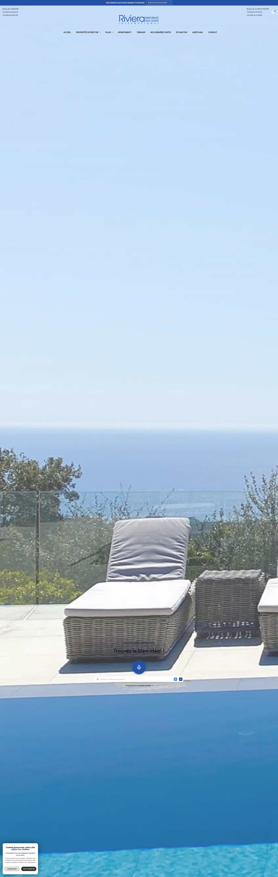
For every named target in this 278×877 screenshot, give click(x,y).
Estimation (181, 32)
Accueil (67, 32)
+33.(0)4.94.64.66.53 (10, 12)
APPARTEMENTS (124, 32)
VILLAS (108, 32)
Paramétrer (12, 869)
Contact (212, 32)
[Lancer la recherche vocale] (139, 667)
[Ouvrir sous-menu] (100, 32)
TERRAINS (141, 32)
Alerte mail (197, 32)
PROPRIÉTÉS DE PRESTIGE (87, 32)
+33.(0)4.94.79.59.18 (254, 12)
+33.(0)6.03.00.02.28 (10, 15)
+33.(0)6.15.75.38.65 (254, 15)
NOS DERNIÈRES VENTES (160, 32)
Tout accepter (29, 869)
